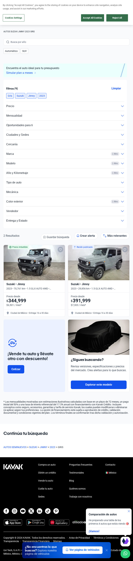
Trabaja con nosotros (80, 496)
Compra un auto (47, 464)
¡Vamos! (94, 531)
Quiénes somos (77, 488)
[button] (11, 51)
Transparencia (11, 541)
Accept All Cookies (92, 17)
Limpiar (116, 88)
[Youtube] (23, 511)
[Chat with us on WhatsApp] (125, 553)
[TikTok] (48, 511)
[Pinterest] (56, 511)
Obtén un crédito (47, 472)
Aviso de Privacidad (79, 537)
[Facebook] (6, 511)
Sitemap (57, 541)
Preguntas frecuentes (80, 464)
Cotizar (15, 369)
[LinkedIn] (39, 511)
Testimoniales (76, 472)
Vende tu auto (45, 480)
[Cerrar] (106, 550)
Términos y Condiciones (106, 537)
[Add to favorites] (60, 249)
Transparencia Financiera (36, 541)
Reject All (117, 17)
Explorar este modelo (98, 384)
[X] (31, 511)
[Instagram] (14, 511)
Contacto (110, 464)
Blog (71, 480)
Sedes (41, 496)
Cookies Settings (13, 17)
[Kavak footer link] (13, 481)
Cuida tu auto (45, 488)
